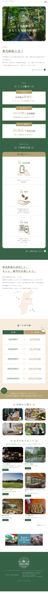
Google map (5, 469)
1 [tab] (22, 39)
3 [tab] (25, 39)
